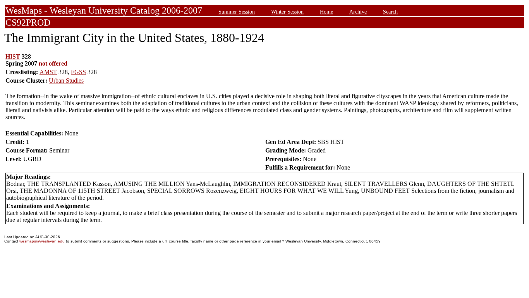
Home (326, 12)
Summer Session (236, 12)
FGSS (78, 72)
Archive (358, 12)
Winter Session (287, 12)
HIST (12, 56)
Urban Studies (66, 80)
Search (390, 12)
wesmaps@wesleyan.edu (42, 241)
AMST (48, 72)
